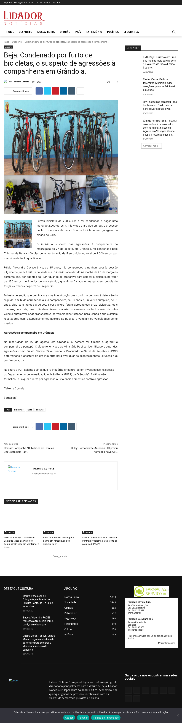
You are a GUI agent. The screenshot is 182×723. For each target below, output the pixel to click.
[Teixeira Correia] (6, 81)
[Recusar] (177, 715)
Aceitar (69, 717)
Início (6, 41)
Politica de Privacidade (106, 717)
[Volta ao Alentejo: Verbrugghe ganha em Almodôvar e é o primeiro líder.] (61, 521)
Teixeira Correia (20, 81)
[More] (80, 91)
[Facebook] (142, 3)
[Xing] (176, 3)
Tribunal (40, 409)
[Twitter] (171, 3)
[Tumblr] (166, 3)
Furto (29, 409)
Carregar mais (60, 556)
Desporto (17, 41)
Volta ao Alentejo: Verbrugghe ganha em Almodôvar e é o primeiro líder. (58, 540)
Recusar (83, 717)
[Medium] (156, 3)
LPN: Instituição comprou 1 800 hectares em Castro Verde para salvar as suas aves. (160, 105)
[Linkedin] (151, 3)
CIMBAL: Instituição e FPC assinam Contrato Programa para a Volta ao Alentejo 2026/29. (99, 540)
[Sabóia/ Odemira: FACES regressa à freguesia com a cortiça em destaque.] (12, 621)
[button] (174, 32)
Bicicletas (18, 409)
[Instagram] (146, 3)
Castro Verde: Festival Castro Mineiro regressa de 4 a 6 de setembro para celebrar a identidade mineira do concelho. (39, 642)
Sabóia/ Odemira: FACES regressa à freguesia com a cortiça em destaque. (38, 621)
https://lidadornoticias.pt (44, 473)
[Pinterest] (161, 3)
